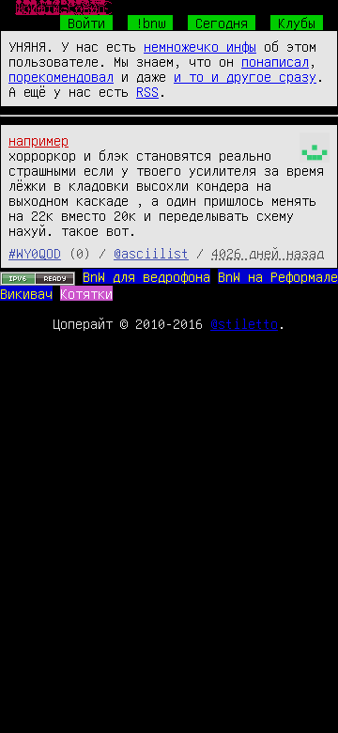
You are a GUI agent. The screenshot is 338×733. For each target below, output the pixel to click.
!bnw (150, 22)
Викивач (26, 293)
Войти (86, 22)
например (38, 140)
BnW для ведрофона (146, 276)
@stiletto (244, 323)
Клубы (296, 22)
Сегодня (221, 22)
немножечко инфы (200, 46)
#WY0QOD (34, 252)
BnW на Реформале (278, 276)
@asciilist (151, 252)
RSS (147, 91)
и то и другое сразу (245, 76)
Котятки (86, 293)
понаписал (275, 61)
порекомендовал (61, 76)
